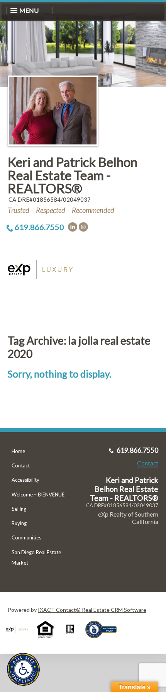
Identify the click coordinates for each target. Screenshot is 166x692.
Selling (19, 509)
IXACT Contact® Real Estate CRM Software (92, 609)
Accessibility (25, 480)
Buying (19, 523)
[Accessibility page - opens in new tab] (104, 640)
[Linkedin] (72, 227)
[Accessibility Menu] (23, 669)
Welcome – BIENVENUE (38, 494)
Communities (26, 537)
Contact (21, 465)
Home (18, 451)
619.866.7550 (39, 227)
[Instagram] (83, 227)
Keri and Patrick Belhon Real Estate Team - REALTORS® (72, 175)
